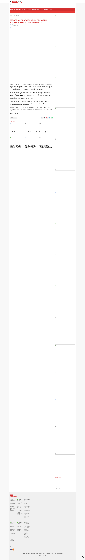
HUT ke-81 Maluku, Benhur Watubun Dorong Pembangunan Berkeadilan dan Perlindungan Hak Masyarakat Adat (27, 517)
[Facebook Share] (42, 118)
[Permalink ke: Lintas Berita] (11, 25)
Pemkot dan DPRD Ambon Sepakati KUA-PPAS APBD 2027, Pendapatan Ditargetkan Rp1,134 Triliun (27, 538)
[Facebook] (11, 550)
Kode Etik (28, 553)
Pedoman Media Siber (58, 553)
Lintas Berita (14, 24)
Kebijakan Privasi (34, 553)
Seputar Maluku (27, 9)
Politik (42, 9)
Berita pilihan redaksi (18, 9)
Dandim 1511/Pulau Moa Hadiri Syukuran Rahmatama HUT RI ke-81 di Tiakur (31, 133)
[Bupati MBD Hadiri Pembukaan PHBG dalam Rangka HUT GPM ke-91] (13, 503)
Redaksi (14, 1)
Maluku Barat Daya (60, 479)
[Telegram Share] (49, 118)
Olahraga (46, 9)
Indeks (19, 1)
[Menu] (10, 1)
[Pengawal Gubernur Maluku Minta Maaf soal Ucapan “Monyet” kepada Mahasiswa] (20, 527)
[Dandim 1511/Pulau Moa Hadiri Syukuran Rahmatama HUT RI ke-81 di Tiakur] (31, 127)
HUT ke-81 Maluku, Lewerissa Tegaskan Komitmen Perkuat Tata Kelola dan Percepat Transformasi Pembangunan (12, 539)
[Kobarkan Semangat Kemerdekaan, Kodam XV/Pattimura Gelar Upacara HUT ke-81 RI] (16, 127)
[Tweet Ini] (44, 118)
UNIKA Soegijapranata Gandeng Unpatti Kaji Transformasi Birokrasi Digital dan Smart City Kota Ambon (20, 513)
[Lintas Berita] (13, 4)
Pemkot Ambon (59, 482)
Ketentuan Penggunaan (48, 553)
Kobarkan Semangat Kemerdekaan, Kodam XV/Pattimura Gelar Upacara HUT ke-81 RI (16, 133)
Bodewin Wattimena (60, 486)
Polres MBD (58, 488)
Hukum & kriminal (35, 9)
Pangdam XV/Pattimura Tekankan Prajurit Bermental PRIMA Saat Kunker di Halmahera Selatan (31, 146)
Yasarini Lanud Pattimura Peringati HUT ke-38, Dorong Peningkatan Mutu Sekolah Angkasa (45, 133)
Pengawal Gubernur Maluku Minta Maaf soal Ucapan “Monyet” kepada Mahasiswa (20, 535)
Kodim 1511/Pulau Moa (60, 484)
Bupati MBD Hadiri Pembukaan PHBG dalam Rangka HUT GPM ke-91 (12, 509)
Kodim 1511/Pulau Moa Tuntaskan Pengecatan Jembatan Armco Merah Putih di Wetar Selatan (45, 146)
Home (11, 9)
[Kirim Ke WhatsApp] (52, 118)
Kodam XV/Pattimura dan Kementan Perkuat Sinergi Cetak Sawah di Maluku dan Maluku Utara (15, 146)
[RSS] (13, 550)
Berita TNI (12, 18)
